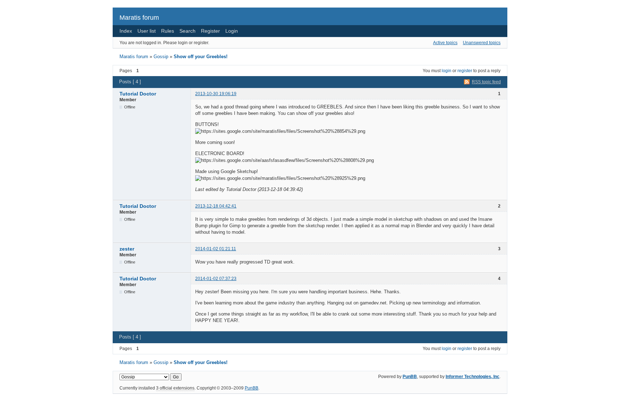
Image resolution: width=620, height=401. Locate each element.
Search (187, 31)
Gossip (161, 56)
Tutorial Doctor (137, 94)
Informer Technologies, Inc (472, 376)
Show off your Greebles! (200, 56)
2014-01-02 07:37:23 (215, 278)
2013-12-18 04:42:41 (215, 206)
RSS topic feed (486, 81)
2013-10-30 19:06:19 (215, 93)
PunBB (410, 376)
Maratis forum (139, 17)
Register (210, 31)
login (446, 70)
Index (125, 31)
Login (231, 31)
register (464, 70)
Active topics (445, 42)
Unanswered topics (482, 42)
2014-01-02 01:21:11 (215, 248)
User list (146, 31)
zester (126, 249)
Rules (167, 31)
